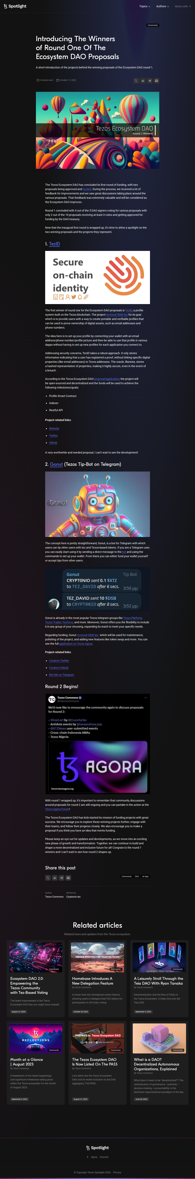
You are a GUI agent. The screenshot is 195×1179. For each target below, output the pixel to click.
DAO (137, 876)
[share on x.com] (136, 80)
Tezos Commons (54, 896)
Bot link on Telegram (61, 674)
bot (124, 551)
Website (54, 428)
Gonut (56, 464)
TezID (54, 244)
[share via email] (156, 80)
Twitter (53, 435)
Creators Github (58, 667)
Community (153, 25)
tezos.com (182, 6)
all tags (145, 876)
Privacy (117, 1172)
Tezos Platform (132, 618)
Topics (143, 6)
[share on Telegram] (149, 80)
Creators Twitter (59, 660)
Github (53, 442)
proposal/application (106, 378)
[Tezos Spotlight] (15, 6)
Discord (104, 1157)
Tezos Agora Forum (57, 809)
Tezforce (67, 622)
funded (87, 189)
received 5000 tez (117, 314)
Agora (94, 1157)
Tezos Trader (53, 622)
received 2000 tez (88, 635)
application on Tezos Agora (75, 643)
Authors (161, 6)
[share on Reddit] (143, 80)
